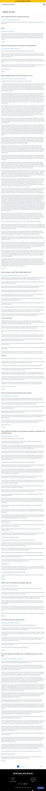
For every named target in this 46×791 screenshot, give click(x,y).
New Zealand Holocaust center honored (12, 620)
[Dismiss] (24, 782)
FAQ (13, 779)
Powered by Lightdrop (28, 787)
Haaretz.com (8, 69)
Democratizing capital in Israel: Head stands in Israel (16, 75)
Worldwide (12, 48)
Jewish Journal (8, 4)
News (9, 31)
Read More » (5, 23)
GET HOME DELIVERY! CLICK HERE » (23, 1)
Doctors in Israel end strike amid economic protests (16, 393)
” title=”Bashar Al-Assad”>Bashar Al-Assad (34, 22)
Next (41, 766)
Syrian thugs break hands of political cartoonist (15, 17)
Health (9, 396)
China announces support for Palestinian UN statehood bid (18, 45)
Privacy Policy (33, 779)
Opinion (18, 78)
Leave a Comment (4, 19)
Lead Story (14, 275)
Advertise (13, 778)
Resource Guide (13, 781)
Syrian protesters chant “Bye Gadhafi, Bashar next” (16, 272)
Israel (13, 78)
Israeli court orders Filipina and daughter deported (16, 583)
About (3, 28)
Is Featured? (10, 78)
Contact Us (33, 778)
